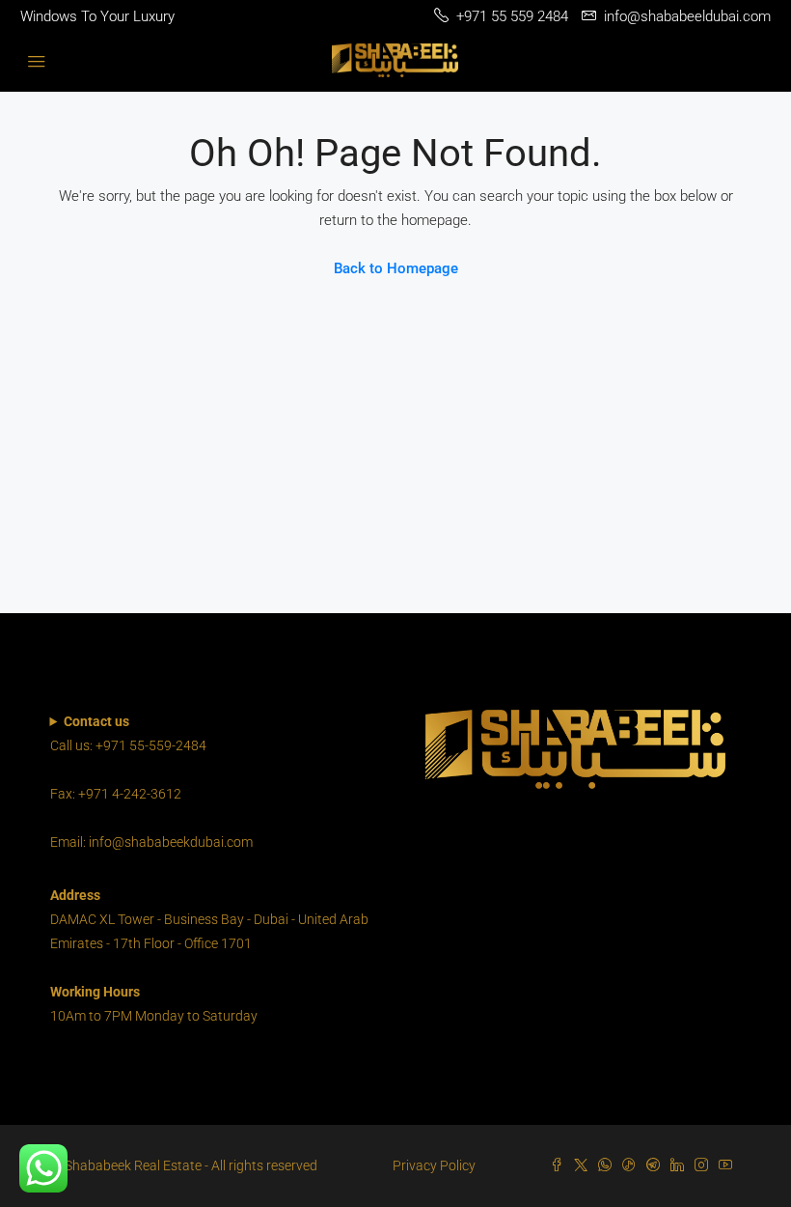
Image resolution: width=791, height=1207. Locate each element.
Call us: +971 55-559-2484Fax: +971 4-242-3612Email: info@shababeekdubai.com (151, 782)
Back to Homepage (396, 268)
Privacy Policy (434, 1165)
